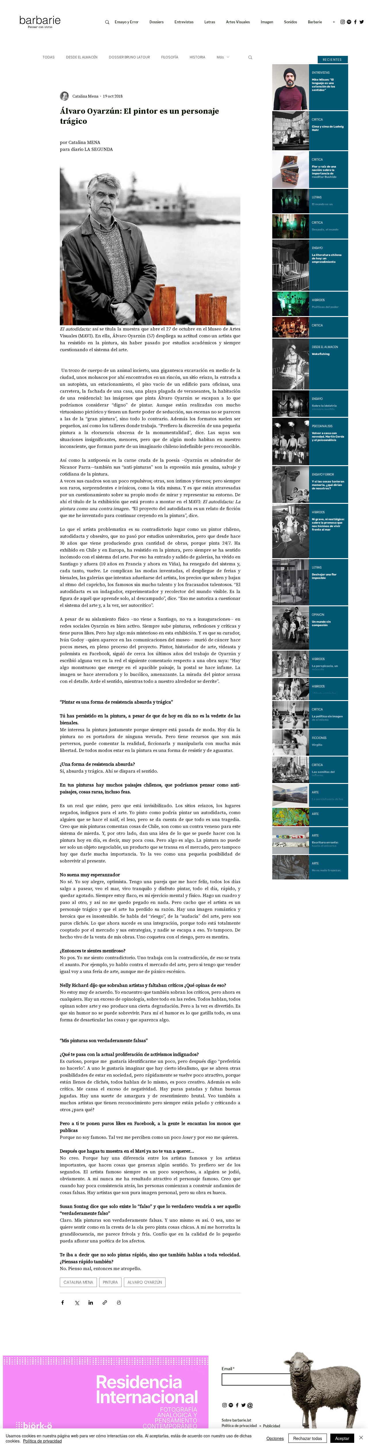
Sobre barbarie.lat (236, 1420)
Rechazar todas (307, 1438)
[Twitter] (362, 22)
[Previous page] (295, 889)
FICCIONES (319, 738)
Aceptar (342, 1438)
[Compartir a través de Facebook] (62, 1302)
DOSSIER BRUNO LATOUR (129, 57)
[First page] (281, 889)
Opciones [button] (275, 1438)
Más (220, 57)
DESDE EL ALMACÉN (81, 57)
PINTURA (110, 1282)
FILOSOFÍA (169, 57)
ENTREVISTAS (320, 73)
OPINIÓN (318, 615)
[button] (268, 22)
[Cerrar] (361, 1438)
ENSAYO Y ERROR (323, 474)
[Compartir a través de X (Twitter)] (76, 1302)
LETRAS (316, 197)
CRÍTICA (317, 119)
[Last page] (339, 889)
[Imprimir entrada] (119, 1302)
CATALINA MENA (78, 1282)
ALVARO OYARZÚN (145, 1282)
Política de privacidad (42, 1441)
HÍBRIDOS (318, 300)
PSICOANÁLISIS (322, 426)
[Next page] (326, 889)
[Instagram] (343, 22)
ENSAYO (317, 248)
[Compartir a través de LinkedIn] (90, 1302)
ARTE (315, 792)
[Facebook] (355, 22)
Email (227, 1369)
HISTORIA (197, 57)
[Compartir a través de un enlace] (105, 1302)
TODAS (49, 57)
